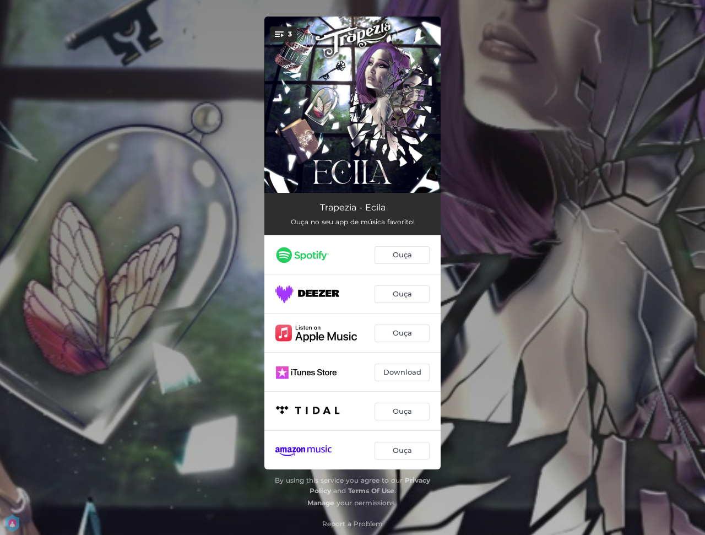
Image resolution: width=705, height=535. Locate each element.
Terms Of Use (371, 491)
